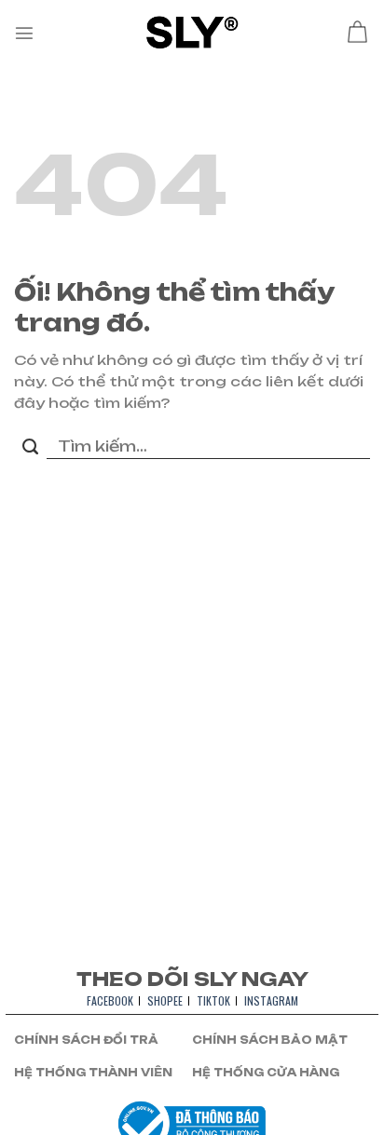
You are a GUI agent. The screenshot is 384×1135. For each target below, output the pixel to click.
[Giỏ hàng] (357, 32)
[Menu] (24, 32)
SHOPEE (165, 1000)
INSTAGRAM (271, 1000)
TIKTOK (213, 1000)
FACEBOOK (110, 1000)
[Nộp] (30, 448)
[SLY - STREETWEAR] (192, 32)
